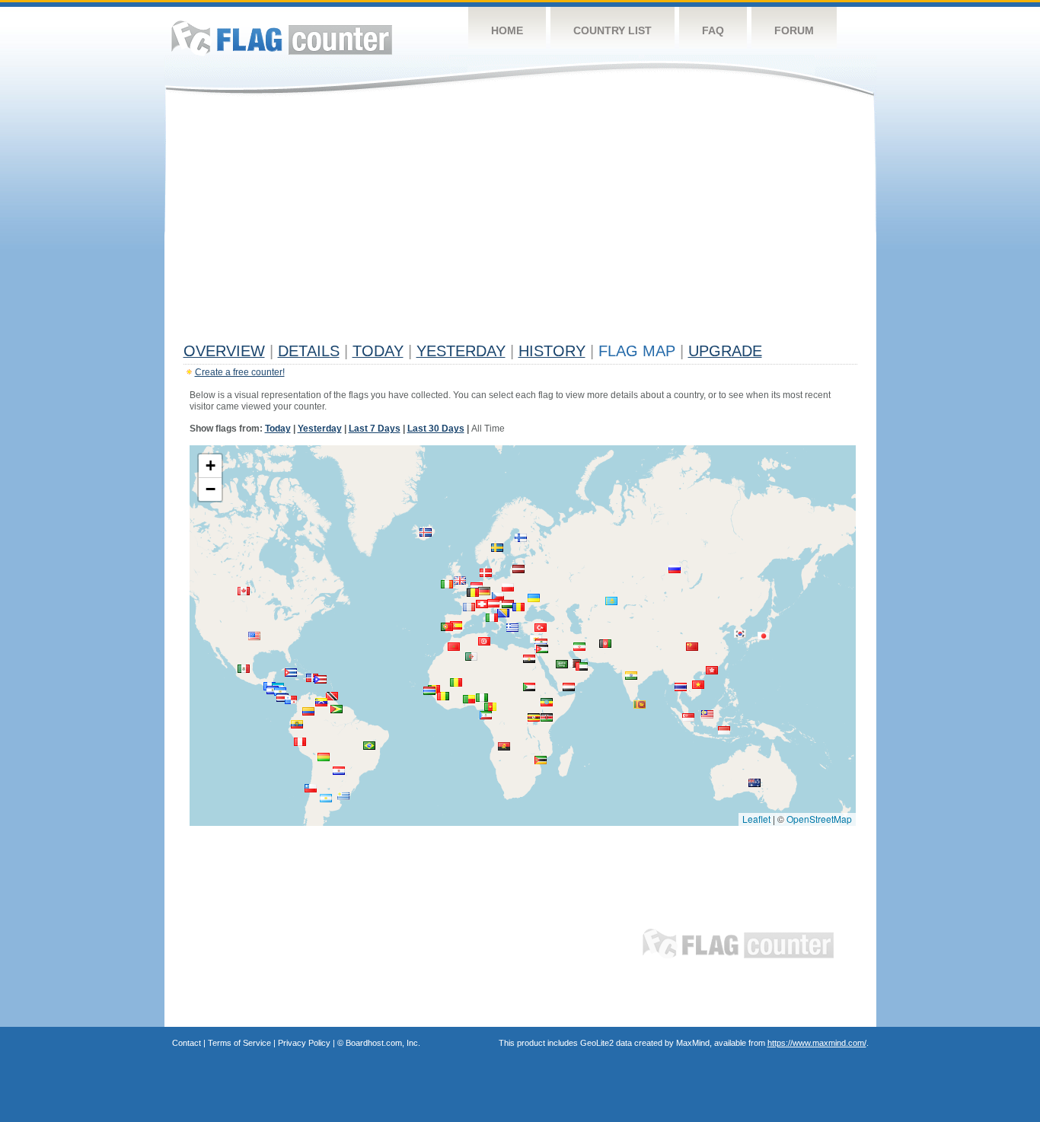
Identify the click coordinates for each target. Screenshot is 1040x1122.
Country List (612, 30)
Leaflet (756, 818)
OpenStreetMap (819, 818)
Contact (186, 1042)
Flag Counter (281, 38)
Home (507, 30)
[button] (724, 730)
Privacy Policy (304, 1042)
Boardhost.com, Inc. (383, 1042)
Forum (794, 30)
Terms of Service (239, 1042)
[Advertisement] (520, 222)
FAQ (713, 30)
